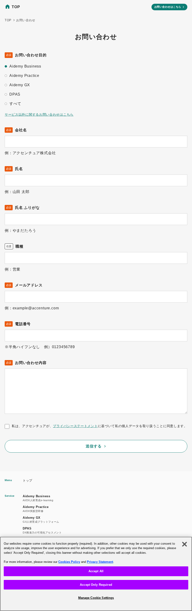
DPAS (14, 94)
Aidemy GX (19, 85)
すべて (15, 104)
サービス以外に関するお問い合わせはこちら (39, 114)
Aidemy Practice (24, 76)
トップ (27, 480)
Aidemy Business (25, 66)
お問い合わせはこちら (167, 6)
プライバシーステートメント (75, 426)
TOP (16, 7)
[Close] (184, 544)
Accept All (96, 571)
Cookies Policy (69, 562)
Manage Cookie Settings (96, 598)
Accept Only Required (96, 584)
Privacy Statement (100, 562)
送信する (93, 446)
